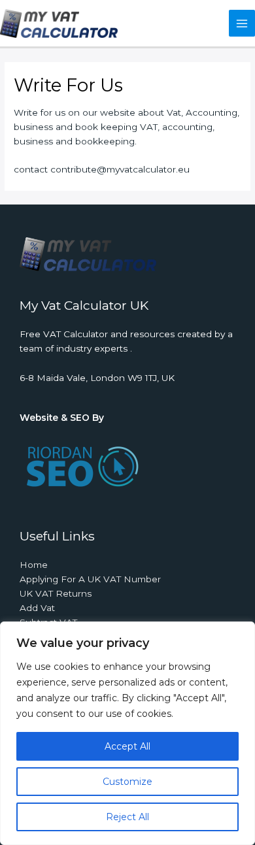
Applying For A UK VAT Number (90, 579)
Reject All (127, 817)
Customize (127, 781)
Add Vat (37, 608)
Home (34, 564)
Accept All (127, 746)
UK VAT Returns (56, 593)
